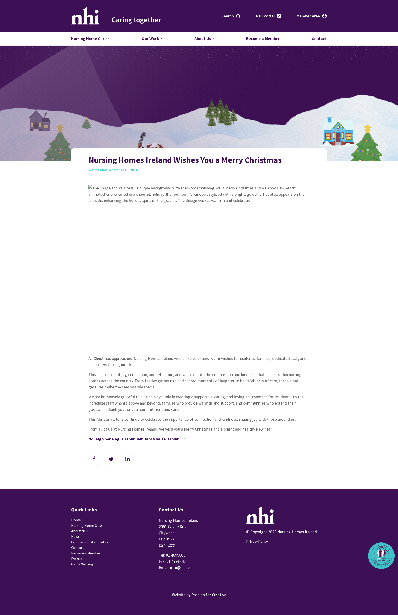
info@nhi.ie (180, 567)
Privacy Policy (257, 541)
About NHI (79, 531)
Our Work (150, 38)
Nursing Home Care (89, 38)
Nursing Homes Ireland (85, 16)
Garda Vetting (82, 564)
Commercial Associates (89, 542)
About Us (202, 38)
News (75, 536)
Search (227, 16)
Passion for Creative (208, 594)
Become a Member (263, 38)
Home (76, 520)
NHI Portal (265, 16)
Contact (319, 38)
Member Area (308, 16)
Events (76, 558)
